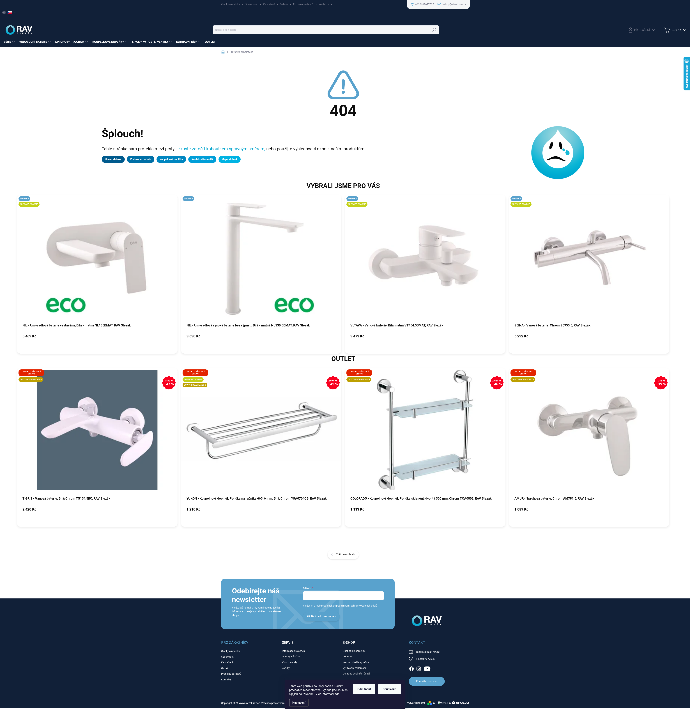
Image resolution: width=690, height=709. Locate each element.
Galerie (284, 4)
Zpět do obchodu (345, 554)
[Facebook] (411, 668)
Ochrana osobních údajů (356, 673)
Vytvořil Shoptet (416, 702)
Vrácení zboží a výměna (356, 662)
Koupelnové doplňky (171, 159)
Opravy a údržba (291, 656)
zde (337, 694)
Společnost (251, 4)
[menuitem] (10, 41)
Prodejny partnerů (303, 4)
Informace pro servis (293, 650)
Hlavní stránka (113, 159)
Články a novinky (230, 4)
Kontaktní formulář (202, 159)
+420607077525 (425, 658)
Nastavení (298, 702)
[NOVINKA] (261, 258)
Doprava (347, 656)
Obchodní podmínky (354, 650)
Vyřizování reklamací (354, 668)
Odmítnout (364, 689)
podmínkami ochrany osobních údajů (356, 605)
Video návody (289, 662)
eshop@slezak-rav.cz (428, 651)
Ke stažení (269, 4)
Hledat (434, 29)
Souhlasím (389, 689)
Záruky (286, 668)
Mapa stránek (229, 159)
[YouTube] (427, 668)
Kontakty (324, 4)
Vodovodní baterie (140, 159)
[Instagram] (418, 668)
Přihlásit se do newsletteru (321, 616)
